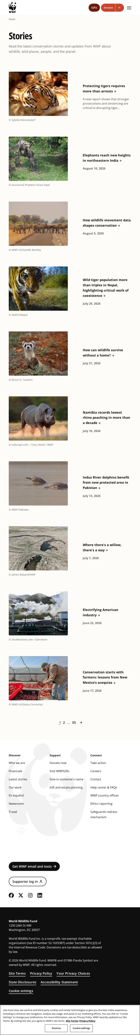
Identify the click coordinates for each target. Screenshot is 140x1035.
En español (16, 795)
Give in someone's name (66, 779)
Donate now (58, 763)
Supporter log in (25, 881)
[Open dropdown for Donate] (119, 8)
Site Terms (17, 973)
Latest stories (18, 779)
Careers (95, 771)
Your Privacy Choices (73, 973)
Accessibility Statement (59, 982)
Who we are (17, 763)
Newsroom (16, 804)
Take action (98, 763)
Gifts (94, 7)
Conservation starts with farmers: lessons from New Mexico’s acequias (105, 677)
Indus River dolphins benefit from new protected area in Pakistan (106, 482)
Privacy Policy (41, 973)
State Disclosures (22, 982)
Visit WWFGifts (59, 771)
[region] (70, 1020)
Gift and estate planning (66, 787)
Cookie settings (21, 990)
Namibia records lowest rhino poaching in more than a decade (106, 417)
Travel (13, 812)
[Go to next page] (81, 722)
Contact (95, 779)
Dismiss (56, 1028)
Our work (15, 787)
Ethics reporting (101, 804)
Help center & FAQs (103, 787)
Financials (15, 771)
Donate (108, 7)
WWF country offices (104, 795)
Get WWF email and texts (32, 866)
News (12, 19)
